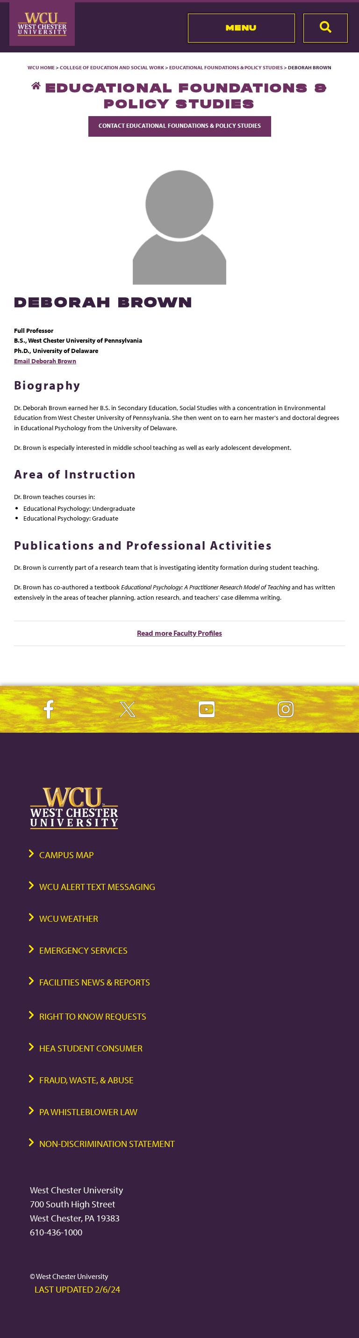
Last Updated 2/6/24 (77, 1289)
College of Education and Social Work (112, 67)
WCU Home (41, 67)
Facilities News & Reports (94, 982)
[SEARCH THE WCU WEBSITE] (325, 28)
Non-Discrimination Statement (107, 1143)
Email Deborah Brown (45, 360)
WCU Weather (68, 918)
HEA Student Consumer (91, 1048)
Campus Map (66, 854)
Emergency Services (83, 950)
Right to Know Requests (92, 1016)
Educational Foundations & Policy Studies (226, 67)
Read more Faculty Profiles (179, 633)
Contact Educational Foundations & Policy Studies (180, 125)
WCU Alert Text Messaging (97, 886)
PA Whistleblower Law (88, 1111)
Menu (241, 27)
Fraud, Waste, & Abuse (86, 1080)
